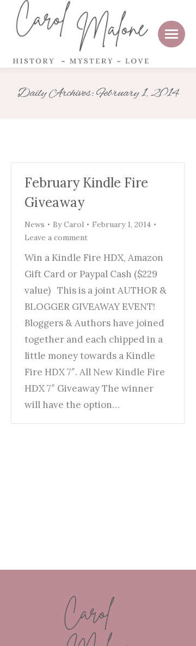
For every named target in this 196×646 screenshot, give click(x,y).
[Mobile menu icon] (171, 34)
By (68, 224)
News (34, 224)
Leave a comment (56, 237)
